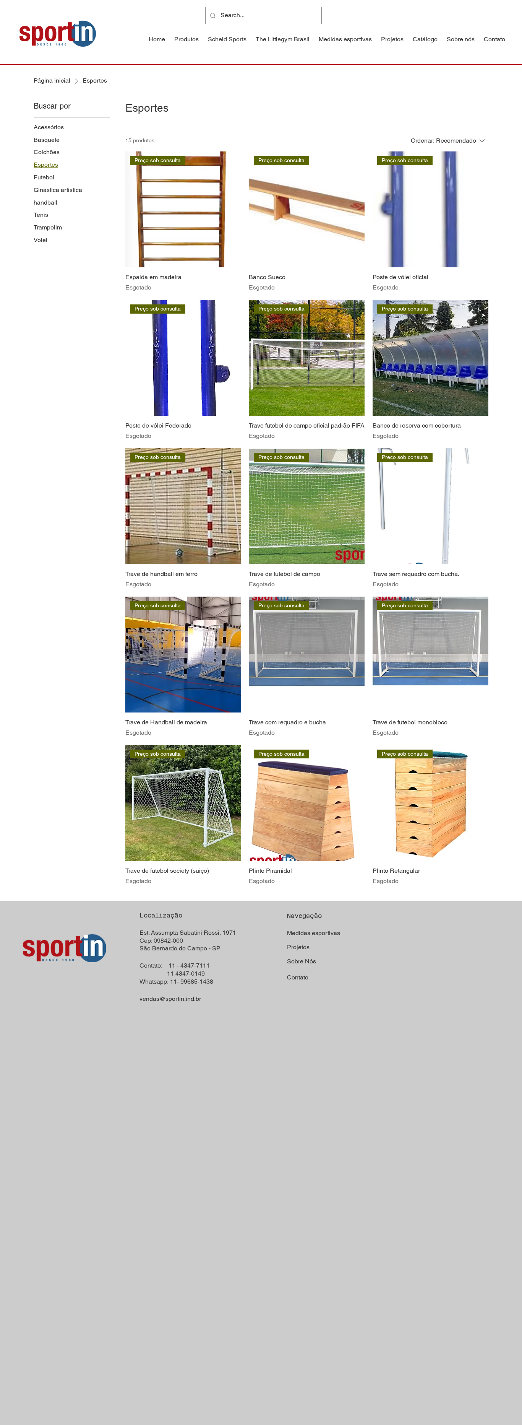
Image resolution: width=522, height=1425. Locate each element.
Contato (297, 977)
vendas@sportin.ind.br (170, 998)
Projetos (298, 947)
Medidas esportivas (313, 933)
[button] (186, 39)
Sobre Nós (301, 961)
